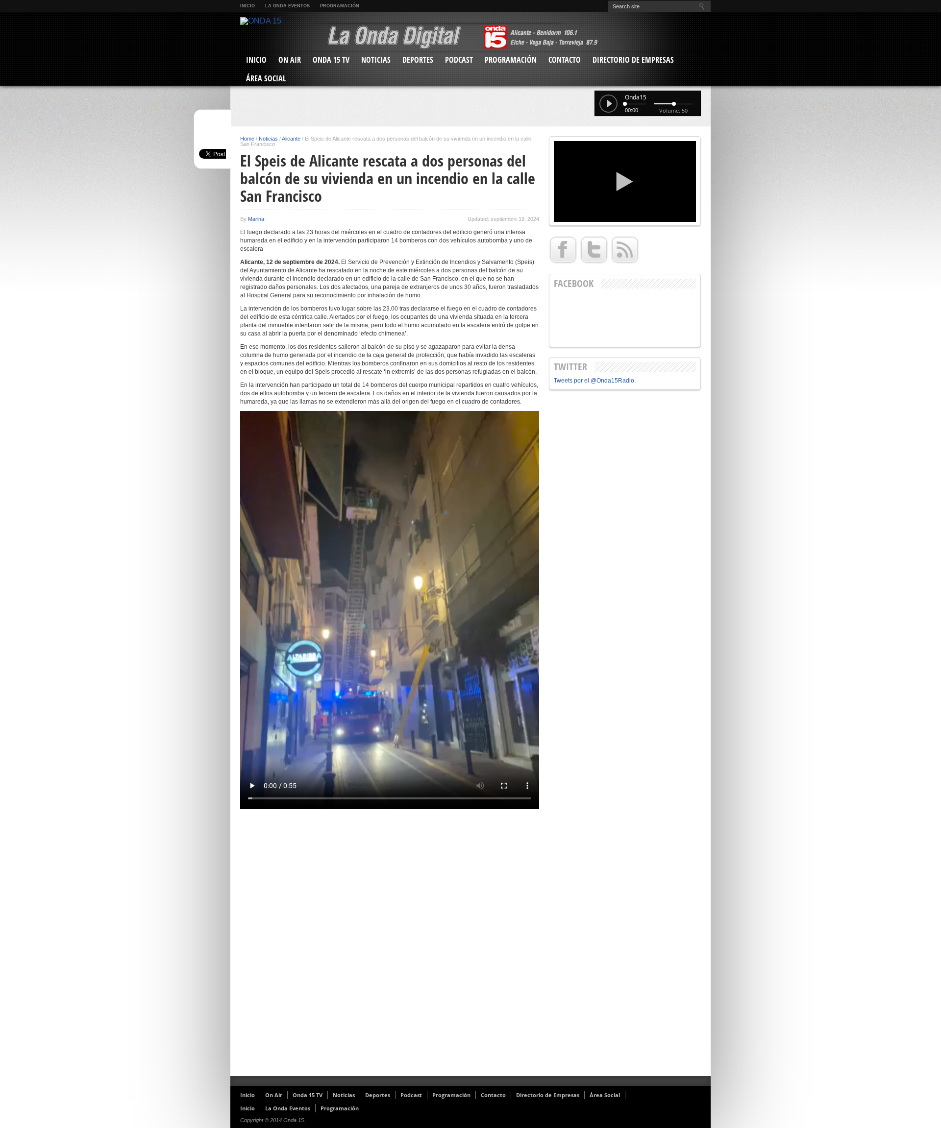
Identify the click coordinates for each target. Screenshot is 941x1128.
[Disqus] (389, 943)
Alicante (291, 139)
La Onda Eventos (287, 5)
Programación (339, 5)
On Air (289, 59)
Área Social (266, 78)
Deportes (417, 59)
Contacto (564, 59)
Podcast (459, 59)
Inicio (247, 5)
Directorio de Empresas (633, 59)
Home (247, 139)
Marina (256, 219)
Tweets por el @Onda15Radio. (595, 380)
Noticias (376, 59)
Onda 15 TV (331, 59)
